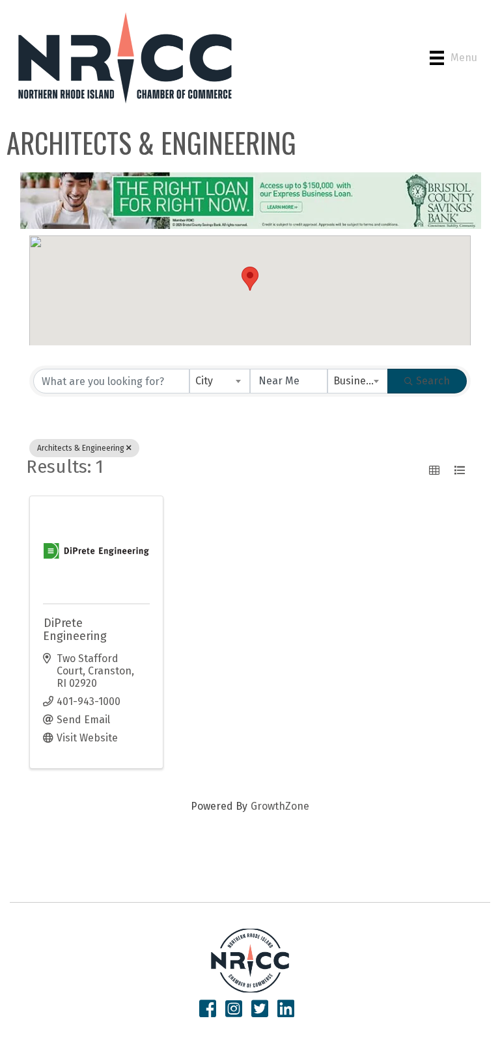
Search (433, 381)
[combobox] (219, 381)
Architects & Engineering (80, 448)
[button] (250, 278)
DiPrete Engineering (75, 629)
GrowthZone (280, 806)
